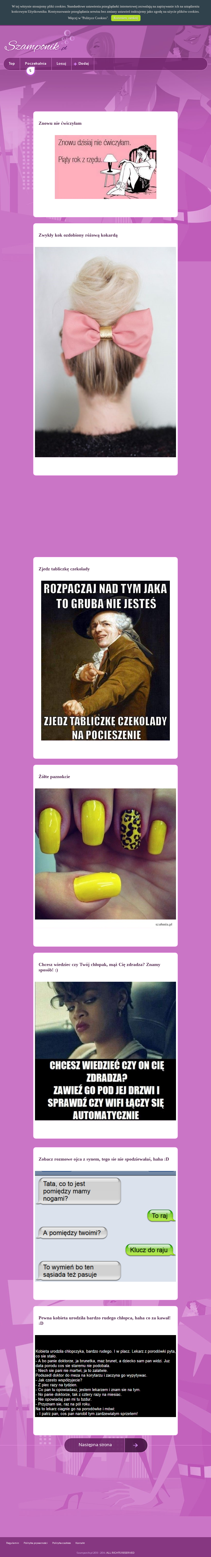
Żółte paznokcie (54, 776)
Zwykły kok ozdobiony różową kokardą (78, 235)
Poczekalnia (35, 66)
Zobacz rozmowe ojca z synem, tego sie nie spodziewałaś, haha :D (104, 1159)
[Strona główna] (40, 53)
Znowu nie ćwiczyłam (60, 123)
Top (12, 63)
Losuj (61, 63)
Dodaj (83, 63)
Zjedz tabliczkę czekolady (64, 568)
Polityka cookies (61, 1543)
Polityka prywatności (36, 1543)
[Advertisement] (105, 92)
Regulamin (12, 1543)
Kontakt (80, 1543)
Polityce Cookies (95, 18)
